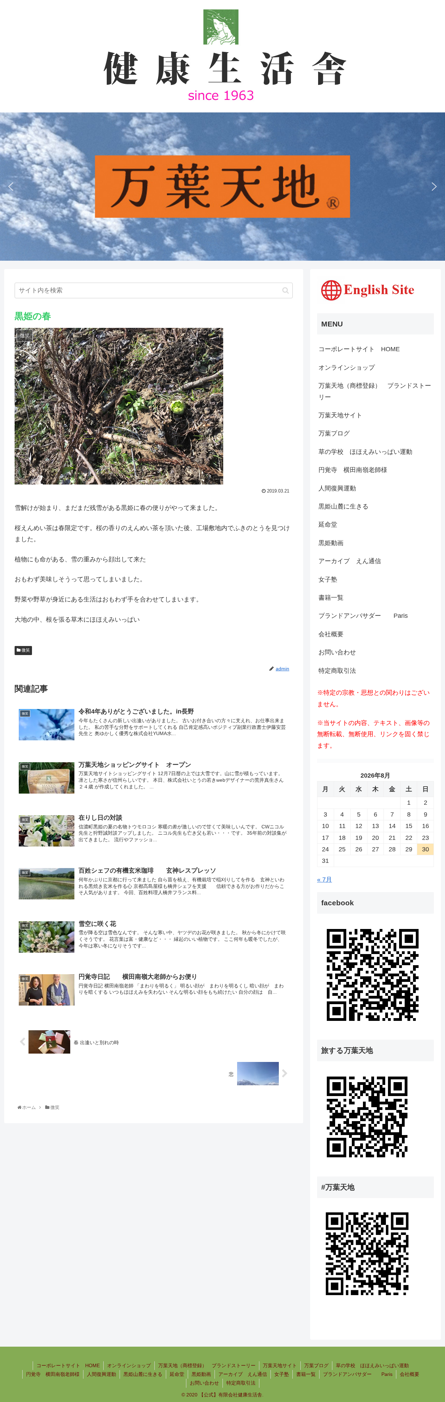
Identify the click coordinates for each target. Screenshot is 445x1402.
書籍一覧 (330, 597)
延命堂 (327, 524)
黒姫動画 (330, 542)
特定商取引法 (337, 670)
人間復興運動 (337, 488)
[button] (10, 186)
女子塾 (327, 579)
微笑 (25, 650)
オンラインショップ (346, 367)
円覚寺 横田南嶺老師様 (352, 469)
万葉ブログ (334, 433)
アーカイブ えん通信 (349, 561)
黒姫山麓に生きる (343, 506)
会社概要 (330, 634)
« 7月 (324, 879)
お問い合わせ (337, 652)
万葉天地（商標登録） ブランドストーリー (374, 391)
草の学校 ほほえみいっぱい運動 (365, 451)
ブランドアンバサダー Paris (363, 615)
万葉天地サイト (340, 415)
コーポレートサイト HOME (359, 349)
